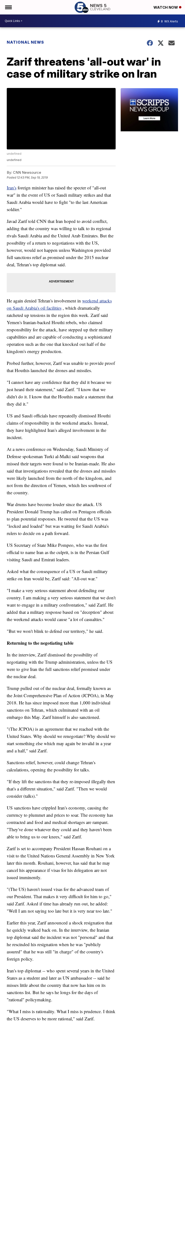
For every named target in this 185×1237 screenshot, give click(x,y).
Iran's (11, 188)
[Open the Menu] (8, 7)
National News (25, 42)
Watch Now (166, 7)
